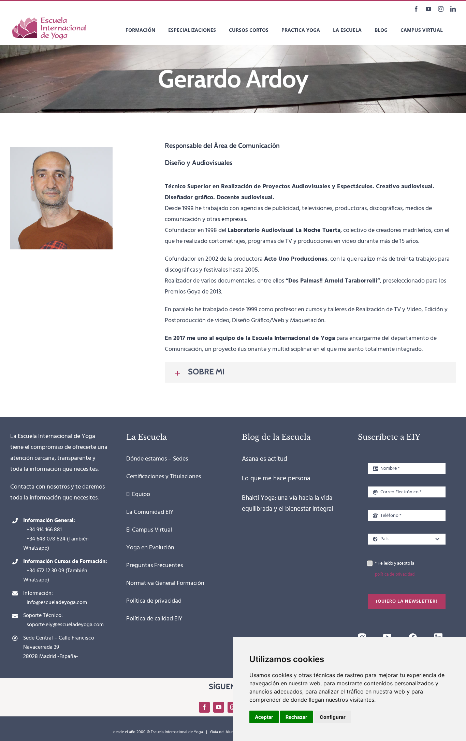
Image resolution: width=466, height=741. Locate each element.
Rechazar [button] (296, 717)
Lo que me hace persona (276, 479)
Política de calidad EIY (154, 619)
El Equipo (138, 494)
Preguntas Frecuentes (154, 566)
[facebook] (413, 636)
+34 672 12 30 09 (45, 570)
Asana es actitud (264, 459)
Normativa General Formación (165, 583)
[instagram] (362, 636)
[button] (310, 372)
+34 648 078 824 (46, 539)
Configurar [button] (333, 717)
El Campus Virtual (149, 530)
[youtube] (387, 636)
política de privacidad (394, 574)
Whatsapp (35, 548)
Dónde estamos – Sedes (157, 459)
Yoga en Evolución (150, 548)
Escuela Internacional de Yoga (177, 732)
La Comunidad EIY (150, 512)
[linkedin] (438, 636)
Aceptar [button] (264, 717)
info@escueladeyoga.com (57, 602)
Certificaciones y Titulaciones (163, 477)
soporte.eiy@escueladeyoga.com (65, 624)
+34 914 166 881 (44, 529)
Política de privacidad (153, 601)
